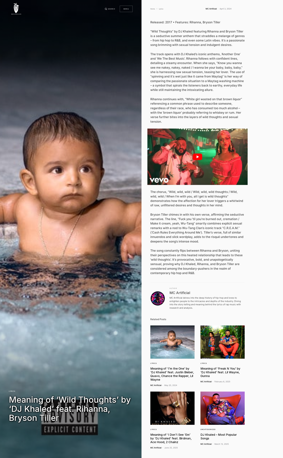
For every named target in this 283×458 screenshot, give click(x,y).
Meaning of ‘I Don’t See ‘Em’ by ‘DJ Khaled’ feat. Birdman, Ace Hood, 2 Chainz (171, 438)
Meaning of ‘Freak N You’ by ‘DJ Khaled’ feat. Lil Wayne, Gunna (220, 372)
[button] (110, 9)
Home (152, 9)
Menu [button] (126, 9)
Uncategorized (208, 429)
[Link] (172, 342)
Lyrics (12, 391)
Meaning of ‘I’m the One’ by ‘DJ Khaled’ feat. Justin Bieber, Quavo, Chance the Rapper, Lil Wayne (172, 374)
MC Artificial (180, 293)
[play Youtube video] (197, 157)
